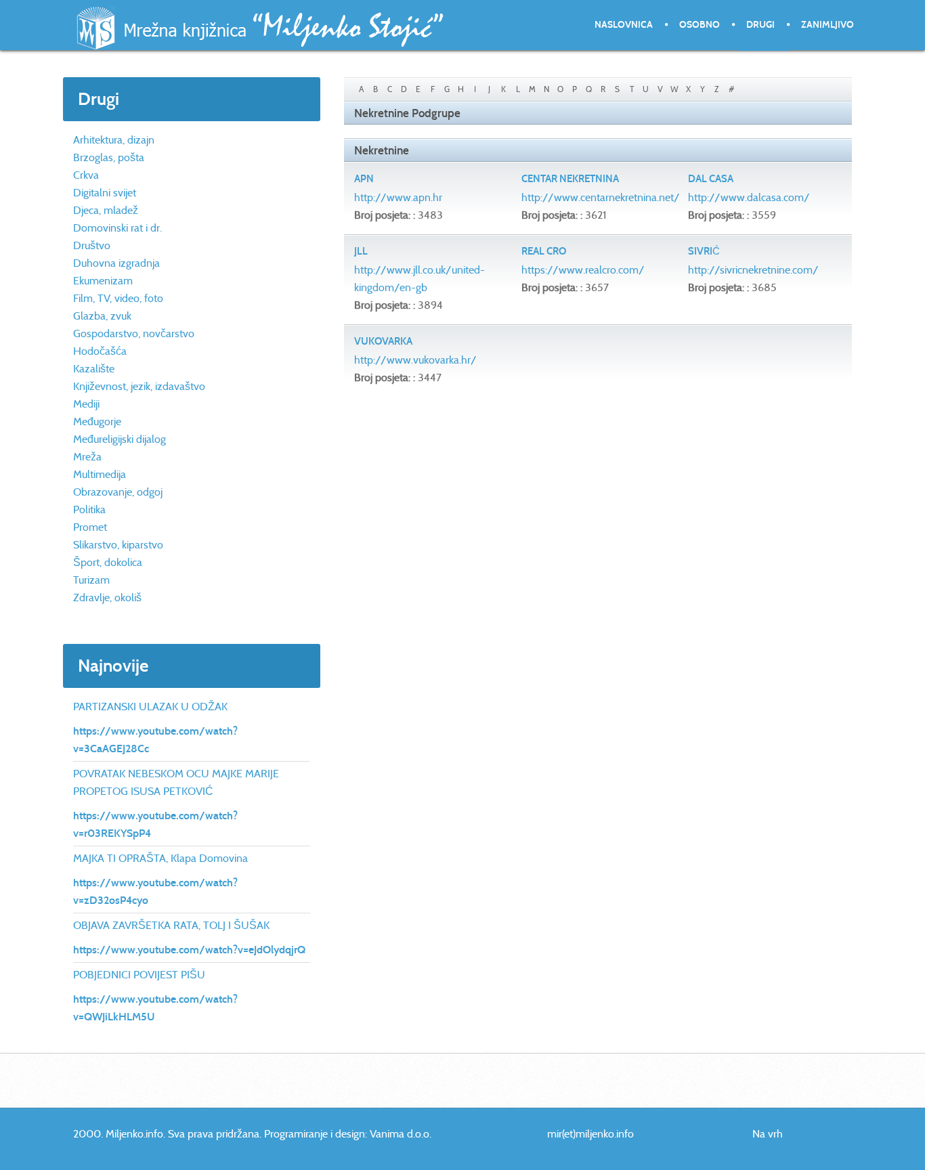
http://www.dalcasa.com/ (749, 197)
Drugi (760, 24)
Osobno (699, 24)
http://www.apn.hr (398, 197)
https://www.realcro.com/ (583, 269)
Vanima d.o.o (399, 1133)
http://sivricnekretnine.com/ (753, 269)
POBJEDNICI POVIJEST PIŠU (139, 974)
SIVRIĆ (704, 251)
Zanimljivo (827, 24)
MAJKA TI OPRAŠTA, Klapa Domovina (160, 858)
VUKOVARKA (383, 341)
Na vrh (767, 1133)
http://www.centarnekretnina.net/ (600, 197)
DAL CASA (710, 179)
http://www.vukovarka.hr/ (415, 359)
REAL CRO (543, 251)
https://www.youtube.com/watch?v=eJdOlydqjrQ (189, 949)
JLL (361, 251)
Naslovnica (624, 24)
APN (364, 179)
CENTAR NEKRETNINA (570, 179)
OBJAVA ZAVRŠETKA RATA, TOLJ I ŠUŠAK (171, 925)
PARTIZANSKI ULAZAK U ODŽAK (150, 706)
